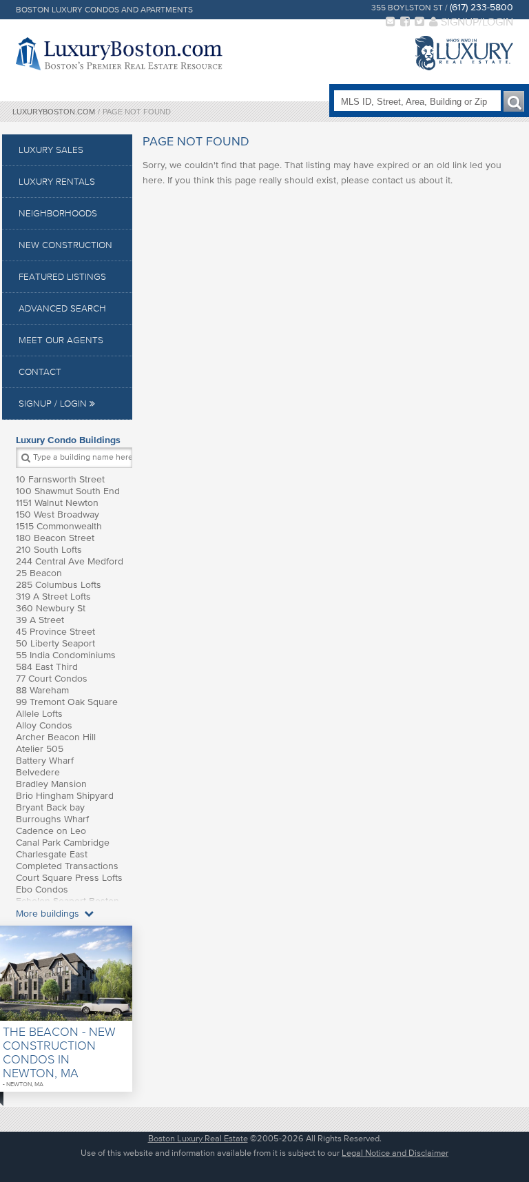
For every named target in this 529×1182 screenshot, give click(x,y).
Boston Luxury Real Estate (198, 1138)
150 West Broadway (57, 514)
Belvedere (38, 772)
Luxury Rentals (57, 181)
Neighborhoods (58, 213)
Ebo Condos (42, 889)
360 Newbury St (50, 608)
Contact (40, 372)
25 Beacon (39, 573)
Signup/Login (475, 21)
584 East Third (47, 667)
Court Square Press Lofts (69, 878)
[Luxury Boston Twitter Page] (419, 21)
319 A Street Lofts (53, 596)
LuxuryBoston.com (53, 112)
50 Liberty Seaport (55, 643)
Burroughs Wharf (52, 819)
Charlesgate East (51, 854)
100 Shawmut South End (68, 491)
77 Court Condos (51, 678)
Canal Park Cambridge (63, 842)
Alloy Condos (44, 725)
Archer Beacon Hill (56, 737)
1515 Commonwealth (59, 526)
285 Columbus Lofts (58, 585)
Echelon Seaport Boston (67, 901)
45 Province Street (55, 631)
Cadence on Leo (51, 831)
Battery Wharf (45, 760)
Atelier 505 (39, 749)
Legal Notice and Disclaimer (395, 1153)
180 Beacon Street (55, 538)
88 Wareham (42, 690)
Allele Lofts (39, 714)
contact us (394, 180)
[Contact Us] (390, 21)
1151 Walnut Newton (57, 503)
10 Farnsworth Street (60, 479)
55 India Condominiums (66, 655)
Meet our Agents (61, 340)
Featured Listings (62, 277)
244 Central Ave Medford (69, 561)
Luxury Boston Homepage (119, 53)
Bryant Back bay (50, 807)
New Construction (65, 245)
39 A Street (40, 620)
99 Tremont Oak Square (67, 702)
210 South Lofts (49, 549)
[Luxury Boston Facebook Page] (405, 21)
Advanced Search (62, 308)
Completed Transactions (67, 866)
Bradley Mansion (51, 784)
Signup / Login (54, 403)
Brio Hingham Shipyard (65, 796)
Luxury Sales (51, 150)
